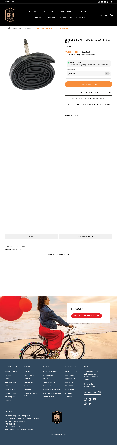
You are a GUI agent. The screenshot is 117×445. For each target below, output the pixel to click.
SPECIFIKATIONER (85, 237)
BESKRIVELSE (31, 237)
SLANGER (28, 28)
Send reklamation (49, 397)
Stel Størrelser (48, 375)
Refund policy (48, 386)
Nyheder (27, 371)
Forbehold (8, 400)
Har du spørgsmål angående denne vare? (88, 104)
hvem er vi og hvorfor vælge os (88, 98)
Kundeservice (9, 2)
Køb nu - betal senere (87, 316)
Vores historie (29, 375)
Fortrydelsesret (10, 389)
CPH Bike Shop (16, 28)
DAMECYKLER (70, 379)
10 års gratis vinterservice (52, 393)
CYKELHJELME (70, 393)
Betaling (7, 379)
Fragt (78, 55)
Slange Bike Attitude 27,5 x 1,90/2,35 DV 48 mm (52, 28)
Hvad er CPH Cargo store (30, 394)
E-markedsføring (10, 393)
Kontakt (27, 379)
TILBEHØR (68, 397)
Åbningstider (28, 382)
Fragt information (88, 92)
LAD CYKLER (69, 389)
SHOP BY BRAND (71, 371)
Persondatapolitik (11, 371)
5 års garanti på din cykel (52, 389)
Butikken (27, 389)
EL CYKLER (69, 386)
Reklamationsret (10, 386)
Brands (45, 379)
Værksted (27, 386)
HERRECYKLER (70, 375)
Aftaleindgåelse (10, 397)
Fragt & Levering (10, 382)
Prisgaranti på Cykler (50, 371)
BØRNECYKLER (70, 382)
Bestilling (8, 375)
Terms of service (49, 382)
